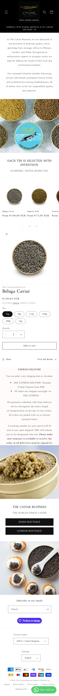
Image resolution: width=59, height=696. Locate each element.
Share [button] (8, 359)
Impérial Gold (33, 211)
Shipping (16, 303)
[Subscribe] (47, 609)
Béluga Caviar (8, 211)
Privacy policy (33, 684)
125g (31, 314)
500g (8, 321)
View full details (45, 359)
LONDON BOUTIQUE (29, 531)
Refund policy (18, 684)
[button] (6, 12)
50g (19, 314)
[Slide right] (36, 226)
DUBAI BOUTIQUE (29, 522)
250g (44, 314)
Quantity (6, 328)
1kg (20, 321)
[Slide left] (22, 226)
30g (7, 314)
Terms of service (48, 684)
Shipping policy (21, 689)
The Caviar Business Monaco (28, 680)
